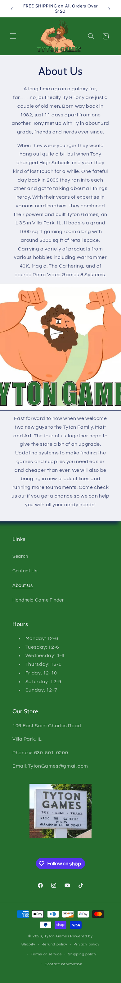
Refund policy (55, 944)
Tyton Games (56, 936)
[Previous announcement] (12, 9)
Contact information (64, 964)
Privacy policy (87, 944)
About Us (22, 585)
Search (20, 556)
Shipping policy (82, 954)
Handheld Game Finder (38, 600)
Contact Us (24, 571)
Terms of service (46, 954)
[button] (13, 36)
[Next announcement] (109, 9)
